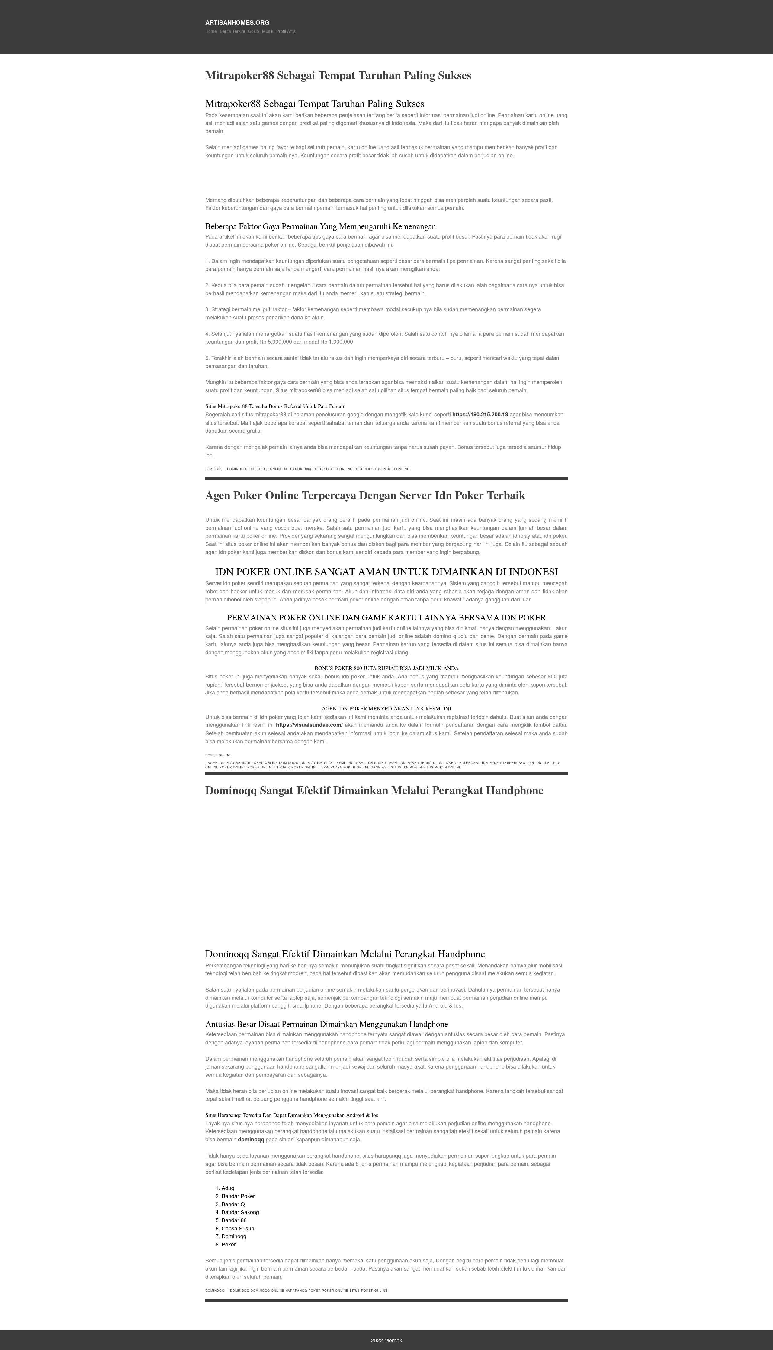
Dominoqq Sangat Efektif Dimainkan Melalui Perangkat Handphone (374, 789)
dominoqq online (267, 1290)
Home (211, 31)
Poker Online (218, 755)
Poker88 (213, 469)
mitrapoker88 (297, 469)
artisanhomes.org (237, 22)
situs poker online (390, 469)
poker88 (362, 469)
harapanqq (296, 1290)
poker (319, 469)
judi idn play (539, 763)
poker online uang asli (366, 767)
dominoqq (236, 469)
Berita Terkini (232, 31)
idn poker (356, 763)
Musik (267, 31)
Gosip (253, 31)
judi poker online (265, 469)
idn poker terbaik (417, 763)
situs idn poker (406, 767)
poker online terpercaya (316, 767)
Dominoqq (215, 1290)
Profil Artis (286, 31)
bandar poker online (257, 763)
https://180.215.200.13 (480, 414)
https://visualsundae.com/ (309, 725)
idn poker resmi (383, 763)
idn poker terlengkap (459, 763)
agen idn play (221, 763)
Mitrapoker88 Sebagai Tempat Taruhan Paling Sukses (338, 74)
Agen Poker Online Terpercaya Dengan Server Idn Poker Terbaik (365, 494)
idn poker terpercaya (503, 763)
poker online (339, 469)
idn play (308, 763)
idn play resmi (331, 763)
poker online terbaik (268, 767)
